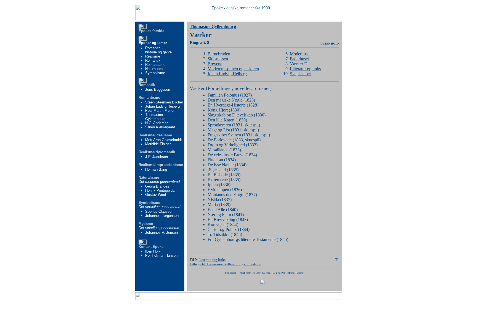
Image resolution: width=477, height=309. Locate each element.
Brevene (215, 63)
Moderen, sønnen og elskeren (233, 68)
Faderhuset (299, 58)
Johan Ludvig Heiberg (227, 73)
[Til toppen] (337, 259)
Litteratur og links (305, 68)
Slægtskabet (300, 73)
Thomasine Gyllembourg (213, 26)
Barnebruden (219, 53)
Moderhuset (300, 53)
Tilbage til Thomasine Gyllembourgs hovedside (225, 264)
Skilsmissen (218, 58)
